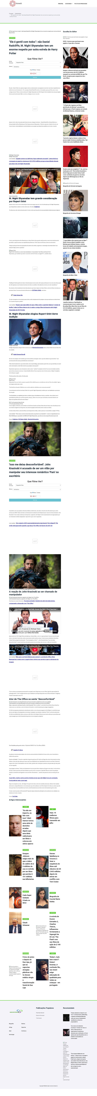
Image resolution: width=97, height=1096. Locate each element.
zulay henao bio (18, 295)
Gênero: (11, 66)
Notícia (23, 1023)
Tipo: (31, 69)
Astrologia (11, 1034)
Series (38, 69)
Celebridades (18, 13)
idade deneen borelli (19, 354)
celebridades (12, 460)
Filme (34, 69)
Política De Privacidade (80, 3)
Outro (25, 806)
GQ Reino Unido (22, 419)
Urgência (15, 419)
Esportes (24, 1027)
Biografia (52, 892)
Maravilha (25, 891)
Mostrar (35, 77)
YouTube (14, 796)
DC (52, 809)
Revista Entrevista (33, 419)
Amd (10, 1030)
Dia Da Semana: (11, 62)
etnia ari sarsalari (40, 1015)
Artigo (10, 1027)
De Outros (24, 1030)
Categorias (68, 3)
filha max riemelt (40, 1012)
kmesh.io (56, 1085)
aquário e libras (18, 750)
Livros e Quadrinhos (53, 953)
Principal (60, 3)
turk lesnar (39, 1018)
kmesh (19, 3)
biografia (25, 919)
